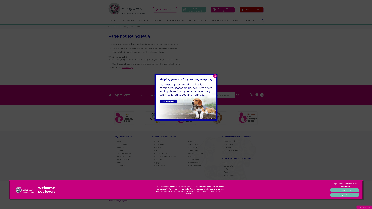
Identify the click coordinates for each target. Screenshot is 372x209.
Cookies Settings (364, 207)
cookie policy (184, 189)
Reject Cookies (346, 195)
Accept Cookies (346, 190)
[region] (186, 189)
